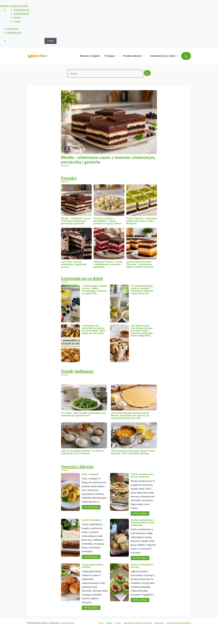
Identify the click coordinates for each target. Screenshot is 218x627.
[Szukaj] (147, 73)
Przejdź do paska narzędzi (14, 6)
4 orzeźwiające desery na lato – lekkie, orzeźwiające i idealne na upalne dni (94, 289)
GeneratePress (67, 623)
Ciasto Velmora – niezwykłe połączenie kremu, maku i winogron (141, 221)
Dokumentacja (21, 13)
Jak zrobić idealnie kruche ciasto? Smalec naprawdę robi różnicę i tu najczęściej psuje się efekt (130, 415)
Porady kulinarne (132, 56)
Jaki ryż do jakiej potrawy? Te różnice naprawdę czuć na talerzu (82, 452)
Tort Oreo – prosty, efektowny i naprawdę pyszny (73, 264)
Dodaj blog (159, 623)
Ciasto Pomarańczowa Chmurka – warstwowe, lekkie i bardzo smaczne (139, 264)
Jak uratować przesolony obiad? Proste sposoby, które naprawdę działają (133, 452)
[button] (186, 56)
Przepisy (110, 56)
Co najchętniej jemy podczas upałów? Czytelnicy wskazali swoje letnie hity (142, 289)
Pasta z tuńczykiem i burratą (142, 565)
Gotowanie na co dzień (162, 56)
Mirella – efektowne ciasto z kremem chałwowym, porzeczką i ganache (108, 159)
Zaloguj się (12, 28)
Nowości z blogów (90, 56)
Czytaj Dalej (91, 507)
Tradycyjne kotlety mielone (92, 565)
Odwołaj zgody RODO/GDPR (178, 623)
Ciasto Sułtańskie (91, 520)
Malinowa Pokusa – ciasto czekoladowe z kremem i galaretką (108, 264)
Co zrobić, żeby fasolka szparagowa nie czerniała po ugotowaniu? (83, 414)
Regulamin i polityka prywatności (138, 623)
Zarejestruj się (14, 32)
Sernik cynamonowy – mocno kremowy (143, 475)
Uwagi (17, 21)
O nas (100, 623)
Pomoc (17, 17)
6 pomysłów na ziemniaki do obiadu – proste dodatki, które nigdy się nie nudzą (94, 329)
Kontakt (109, 623)
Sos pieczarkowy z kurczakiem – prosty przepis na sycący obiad (107, 221)
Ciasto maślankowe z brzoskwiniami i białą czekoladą (142, 522)
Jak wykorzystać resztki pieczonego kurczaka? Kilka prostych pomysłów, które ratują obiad (142, 330)
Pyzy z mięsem (90, 474)
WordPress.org (21, 9)
